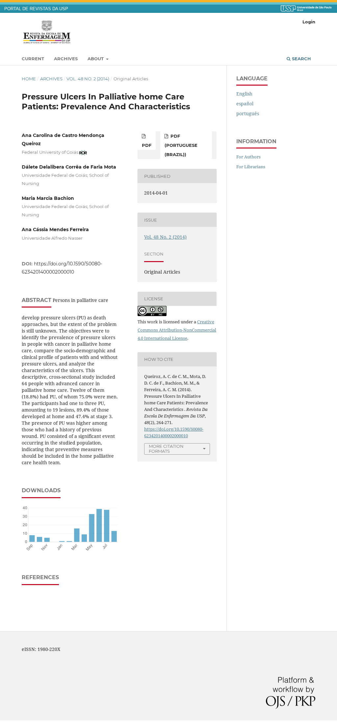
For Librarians (250, 167)
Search (301, 58)
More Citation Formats (166, 449)
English (244, 94)
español (244, 103)
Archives (66, 58)
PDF (146, 145)
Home (29, 78)
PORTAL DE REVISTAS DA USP (36, 9)
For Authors (248, 157)
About (96, 58)
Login (308, 21)
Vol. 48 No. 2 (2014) (87, 78)
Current (33, 58)
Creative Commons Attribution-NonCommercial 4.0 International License (177, 330)
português (247, 113)
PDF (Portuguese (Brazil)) (181, 145)
